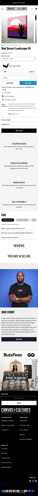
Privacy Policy (5, 458)
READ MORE (19, 339)
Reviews (22, 434)
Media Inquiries (6, 467)
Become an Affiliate (26, 439)
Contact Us (4, 430)
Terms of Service (6, 462)
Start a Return (24, 430)
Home (3, 45)
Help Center (23, 420)
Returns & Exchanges (7, 425)
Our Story (4, 448)
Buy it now (28, 83)
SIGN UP (19, 403)
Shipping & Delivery (7, 420)
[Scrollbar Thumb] (3, 42)
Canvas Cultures (10, 492)
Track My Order (24, 425)
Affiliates (4, 453)
